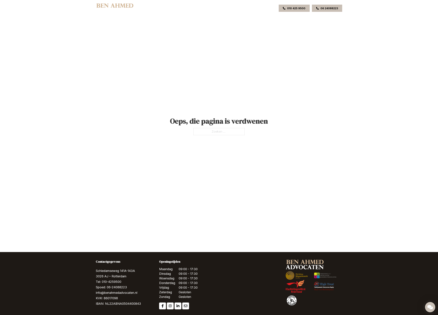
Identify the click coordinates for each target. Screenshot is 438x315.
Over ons (167, 8)
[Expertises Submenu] (191, 8)
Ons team (202, 8)
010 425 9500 (296, 8)
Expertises (182, 8)
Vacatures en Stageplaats (254, 8)
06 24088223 (329, 8)
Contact (232, 8)
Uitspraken (217, 8)
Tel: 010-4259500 (108, 282)
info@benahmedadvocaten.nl (116, 292)
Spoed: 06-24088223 (111, 287)
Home (154, 8)
